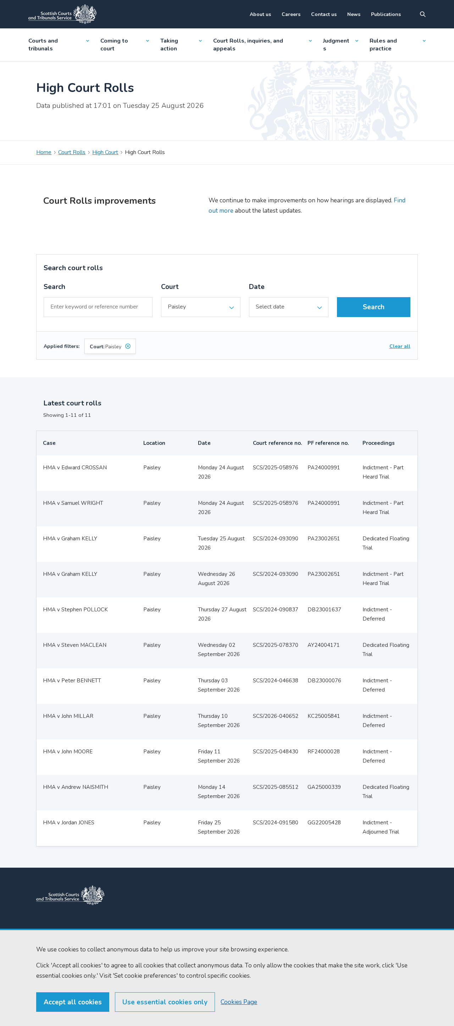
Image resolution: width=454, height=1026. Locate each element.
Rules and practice (383, 45)
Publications (386, 14)
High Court (105, 152)
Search (54, 286)
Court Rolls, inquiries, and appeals (248, 45)
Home (43, 152)
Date (257, 286)
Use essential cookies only (164, 1002)
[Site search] (423, 14)
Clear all (399, 346)
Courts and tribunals (43, 45)
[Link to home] (62, 14)
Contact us (324, 14)
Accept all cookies (73, 1002)
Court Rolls (71, 152)
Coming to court (114, 45)
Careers (291, 14)
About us (260, 14)
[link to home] (70, 895)
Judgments (336, 45)
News (353, 14)
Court (170, 286)
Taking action (169, 45)
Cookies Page (239, 1002)
